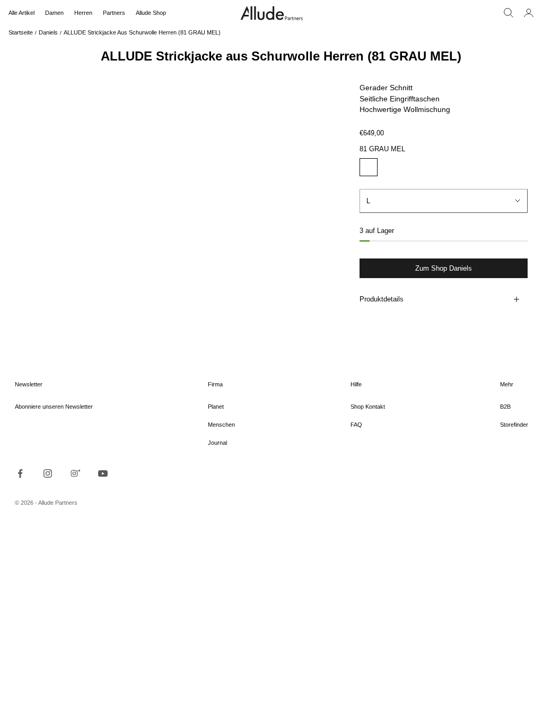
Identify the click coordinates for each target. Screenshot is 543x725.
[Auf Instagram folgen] (47, 473)
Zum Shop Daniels (443, 268)
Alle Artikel (21, 13)
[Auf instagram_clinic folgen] (75, 473)
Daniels (48, 32)
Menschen (221, 424)
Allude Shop (151, 13)
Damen (54, 13)
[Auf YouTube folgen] (103, 473)
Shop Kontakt (368, 406)
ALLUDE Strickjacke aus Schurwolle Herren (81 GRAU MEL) (142, 32)
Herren (83, 13)
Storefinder (514, 424)
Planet (216, 406)
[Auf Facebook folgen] (20, 473)
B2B (505, 406)
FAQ (356, 424)
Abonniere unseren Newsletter (54, 406)
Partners (114, 13)
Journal (217, 442)
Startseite (20, 32)
